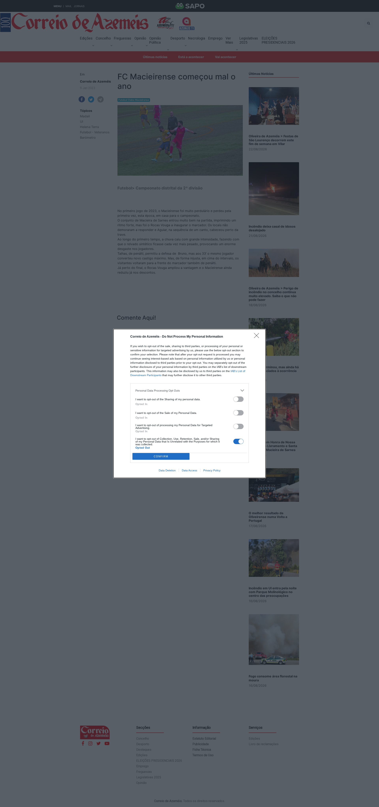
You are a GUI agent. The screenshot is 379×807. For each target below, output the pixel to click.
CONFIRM (161, 456)
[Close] (258, 337)
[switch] (238, 399)
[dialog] (189, 403)
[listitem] (189, 390)
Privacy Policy (211, 470)
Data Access (189, 470)
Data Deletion (167, 470)
